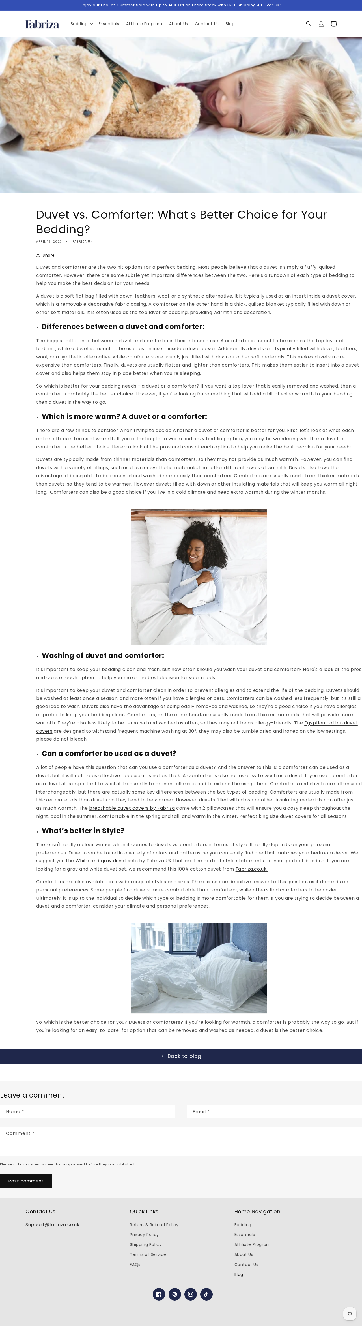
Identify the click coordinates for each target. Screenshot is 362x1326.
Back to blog (184, 1056)
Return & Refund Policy (154, 1224)
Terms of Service (148, 1254)
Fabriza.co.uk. (252, 869)
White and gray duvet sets (107, 860)
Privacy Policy (144, 1234)
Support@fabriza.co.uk (52, 1224)
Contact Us (246, 1264)
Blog (238, 1274)
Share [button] (49, 255)
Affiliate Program (252, 1244)
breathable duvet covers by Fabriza (132, 808)
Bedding (242, 1224)
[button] (81, 24)
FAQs (135, 1264)
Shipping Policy (145, 1244)
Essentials (244, 1234)
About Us (243, 1254)
